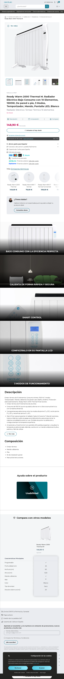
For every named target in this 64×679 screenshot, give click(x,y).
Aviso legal (43, 672)
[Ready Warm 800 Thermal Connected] (44, 177)
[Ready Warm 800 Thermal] (29, 177)
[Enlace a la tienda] (8, 2)
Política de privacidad (32, 672)
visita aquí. (36, 663)
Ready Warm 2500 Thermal (13, 186)
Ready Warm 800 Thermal (29, 186)
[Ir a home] (5, 17)
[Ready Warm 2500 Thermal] (13, 177)
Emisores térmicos (20, 169)
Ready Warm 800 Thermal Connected (44, 186)
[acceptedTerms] (5, 638)
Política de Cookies (19, 672)
